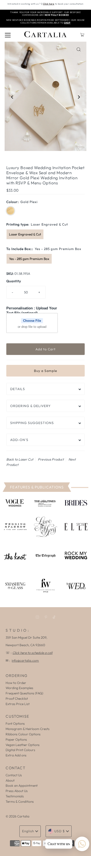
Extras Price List (18, 704)
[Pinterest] (46, 617)
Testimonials (15, 796)
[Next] (78, 97)
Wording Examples (19, 688)
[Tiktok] (54, 617)
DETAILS (17, 389)
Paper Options (16, 739)
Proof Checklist (17, 698)
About (10, 780)
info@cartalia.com (25, 660)
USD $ (59, 831)
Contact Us (14, 775)
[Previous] (12, 97)
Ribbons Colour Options (23, 734)
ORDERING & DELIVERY (30, 406)
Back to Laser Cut (19, 459)
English (28, 831)
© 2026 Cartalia (17, 816)
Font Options (15, 723)
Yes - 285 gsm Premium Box (29, 259)
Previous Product (51, 459)
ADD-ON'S (19, 440)
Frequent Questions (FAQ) (24, 693)
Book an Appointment (22, 785)
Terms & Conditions (20, 801)
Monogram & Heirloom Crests (28, 729)
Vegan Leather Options (23, 745)
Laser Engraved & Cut (25, 234)
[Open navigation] (7, 34)
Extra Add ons (16, 755)
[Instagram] (37, 617)
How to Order (16, 683)
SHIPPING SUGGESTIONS (32, 423)
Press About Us (17, 791)
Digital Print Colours (20, 750)
